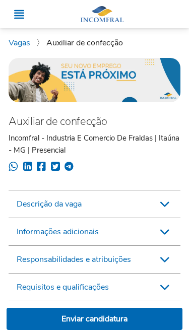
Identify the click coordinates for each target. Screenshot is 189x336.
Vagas (20, 42)
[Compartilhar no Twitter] (55, 167)
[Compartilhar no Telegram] (69, 167)
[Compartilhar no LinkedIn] (27, 167)
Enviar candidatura (94, 318)
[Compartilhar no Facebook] (41, 167)
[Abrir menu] (19, 14)
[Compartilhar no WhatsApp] (13, 167)
